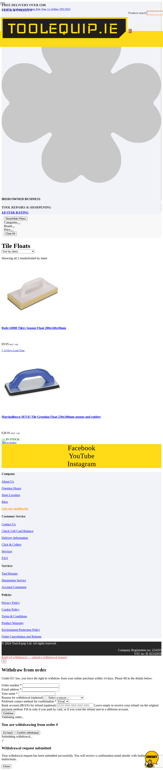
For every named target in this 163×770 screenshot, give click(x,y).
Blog (5, 502)
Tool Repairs (10, 573)
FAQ (5, 558)
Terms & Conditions (14, 616)
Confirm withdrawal (28, 732)
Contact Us (9, 524)
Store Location (11, 495)
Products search (137, 13)
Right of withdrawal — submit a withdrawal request (34, 657)
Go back (8, 732)
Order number (12, 685)
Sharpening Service (14, 580)
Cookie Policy (10, 609)
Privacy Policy (11, 602)
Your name (10, 693)
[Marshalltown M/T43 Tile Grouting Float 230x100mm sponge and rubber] (31, 410)
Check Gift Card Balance (17, 531)
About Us (8, 481)
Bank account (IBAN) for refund (29, 705)
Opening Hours (11, 488)
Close (6, 766)
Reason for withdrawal (22, 697)
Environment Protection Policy (21, 629)
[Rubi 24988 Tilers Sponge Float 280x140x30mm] (31, 321)
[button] (13, 350)
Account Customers (14, 587)
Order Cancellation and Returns (21, 636)
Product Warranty (13, 623)
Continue (8, 713)
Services (7, 551)
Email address (11, 689)
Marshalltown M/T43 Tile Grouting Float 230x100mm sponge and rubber (51, 416)
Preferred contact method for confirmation (29, 701)
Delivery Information (15, 537)
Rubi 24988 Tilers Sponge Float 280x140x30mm (34, 328)
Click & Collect (11, 544)
